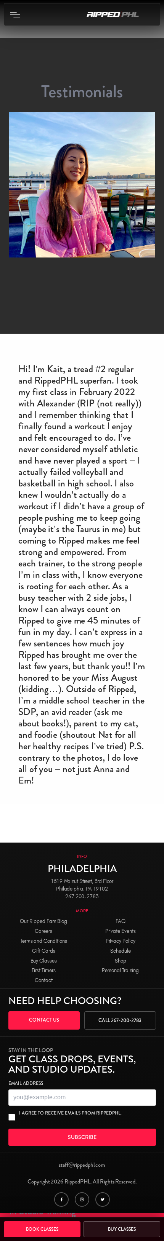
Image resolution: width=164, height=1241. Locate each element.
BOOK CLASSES (42, 1229)
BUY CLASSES (122, 1229)
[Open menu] (15, 14)
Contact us (44, 1020)
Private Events (120, 931)
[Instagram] (82, 1199)
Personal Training (120, 970)
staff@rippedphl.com (82, 1165)
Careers (43, 931)
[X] (102, 1199)
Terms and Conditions (43, 941)
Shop (120, 961)
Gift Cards (43, 951)
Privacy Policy (120, 941)
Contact (44, 980)
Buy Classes (44, 961)
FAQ (120, 921)
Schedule (120, 951)
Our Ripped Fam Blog (43, 921)
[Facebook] (61, 1199)
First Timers (44, 970)
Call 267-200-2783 (119, 1020)
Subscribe (82, 1137)
